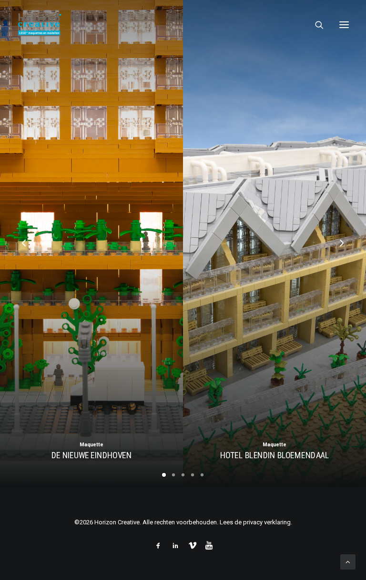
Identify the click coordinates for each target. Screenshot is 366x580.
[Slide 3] (183, 475)
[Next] (341, 268)
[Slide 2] (173, 475)
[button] (344, 24)
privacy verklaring (267, 522)
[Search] (315, 24)
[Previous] (24, 268)
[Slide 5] (202, 475)
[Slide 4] (192, 475)
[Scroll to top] (348, 561)
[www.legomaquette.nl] (120, 25)
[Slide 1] (164, 475)
